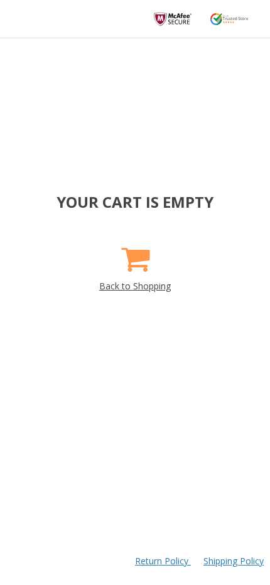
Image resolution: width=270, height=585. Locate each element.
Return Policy (163, 561)
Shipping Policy (233, 561)
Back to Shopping (135, 286)
